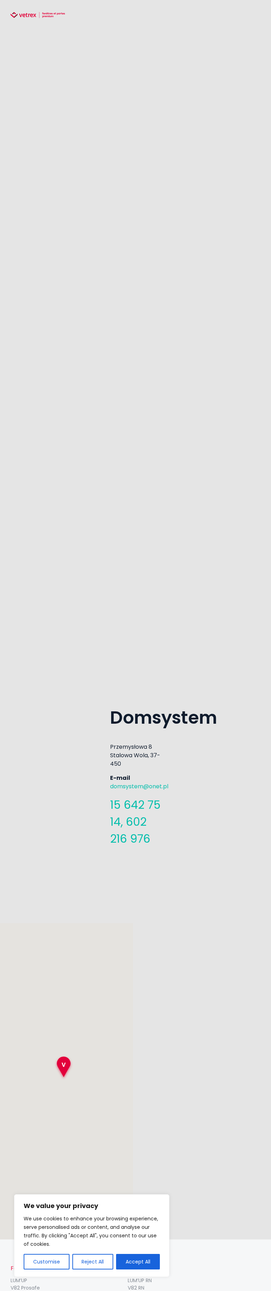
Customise (46, 1261)
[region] (91, 1235)
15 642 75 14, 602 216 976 (135, 822)
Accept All (138, 1261)
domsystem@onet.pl (139, 786)
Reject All (93, 1261)
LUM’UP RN (140, 1280)
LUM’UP (19, 1280)
